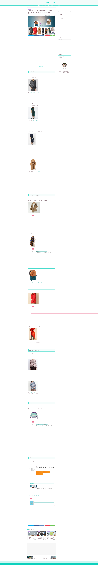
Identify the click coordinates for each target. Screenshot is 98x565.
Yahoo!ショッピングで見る (39, 473)
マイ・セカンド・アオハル (45, 5)
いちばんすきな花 (53, 5)
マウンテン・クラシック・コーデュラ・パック (38, 282)
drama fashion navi (49, 2)
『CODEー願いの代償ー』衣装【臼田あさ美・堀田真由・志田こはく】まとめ (64, 33)
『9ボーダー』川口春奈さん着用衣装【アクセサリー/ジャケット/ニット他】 (65, 22)
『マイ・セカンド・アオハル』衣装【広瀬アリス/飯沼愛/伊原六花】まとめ (64, 27)
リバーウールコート (37, 171)
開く (44, 66)
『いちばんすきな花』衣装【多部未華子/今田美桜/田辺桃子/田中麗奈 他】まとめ (64, 24)
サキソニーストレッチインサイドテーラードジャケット (38, 92)
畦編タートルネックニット (36, 341)
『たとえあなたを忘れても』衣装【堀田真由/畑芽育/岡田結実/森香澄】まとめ (64, 30)
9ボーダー (58, 5)
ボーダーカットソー (34, 371)
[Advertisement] (41, 42)
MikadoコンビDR (35, 120)
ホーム (39, 5)
